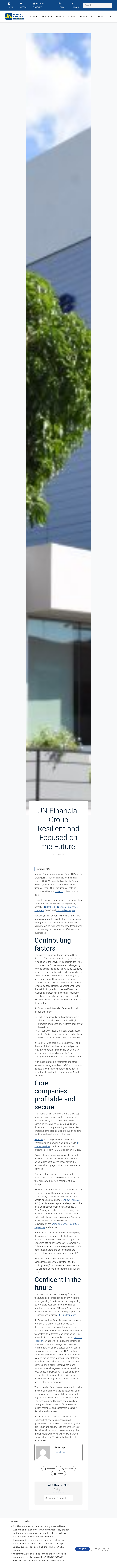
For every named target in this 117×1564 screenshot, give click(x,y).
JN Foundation (87, 16)
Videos (23, 7)
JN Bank (39, 1139)
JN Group (59, 891)
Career (62, 7)
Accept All (82, 1549)
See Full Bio (59, 1452)
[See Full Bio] (66, 1452)
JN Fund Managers (65, 910)
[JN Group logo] (14, 16)
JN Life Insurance (67, 1315)
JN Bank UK (49, 907)
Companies (46, 16)
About (32, 16)
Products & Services (66, 16)
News (10, 7)
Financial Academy (39, 5)
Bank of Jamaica (71, 1200)
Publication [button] (103, 16)
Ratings (58, 1489)
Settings (97, 1549)
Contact (75, 7)
